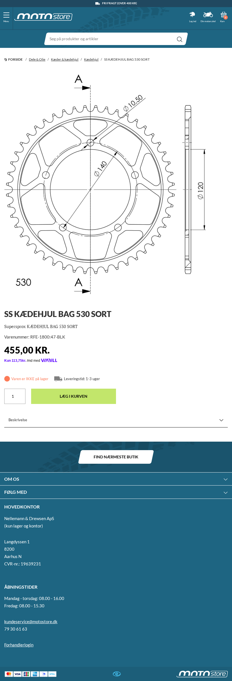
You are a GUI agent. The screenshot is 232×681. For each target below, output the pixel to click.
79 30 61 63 (15, 628)
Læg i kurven (73, 396)
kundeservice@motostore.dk (30, 621)
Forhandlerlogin (18, 644)
